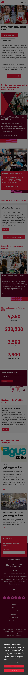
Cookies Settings (14, 662)
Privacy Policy (20, 651)
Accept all (14, 670)
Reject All (14, 666)
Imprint (5, 659)
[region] (14, 656)
